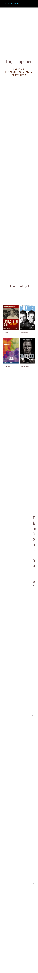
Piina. (6, 332)
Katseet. (7, 366)
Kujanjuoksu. (25, 366)
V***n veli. (24, 332)
